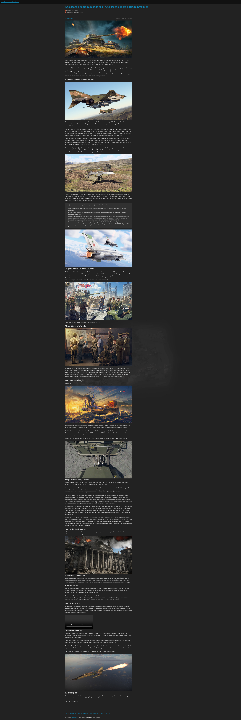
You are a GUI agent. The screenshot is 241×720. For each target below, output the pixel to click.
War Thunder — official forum (10, 2)
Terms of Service (94, 713)
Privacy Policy (105, 713)
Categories (73, 713)
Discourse (75, 717)
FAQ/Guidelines (83, 713)
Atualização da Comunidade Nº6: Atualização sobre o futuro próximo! (106, 6)
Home (67, 713)
